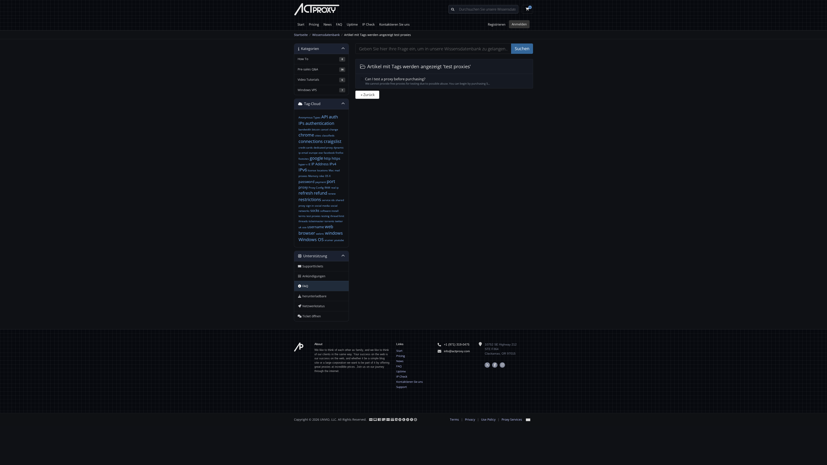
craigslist (332, 141)
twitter (339, 221)
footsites (303, 159)
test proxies (313, 216)
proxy (303, 187)
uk (299, 227)
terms (302, 216)
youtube (339, 240)
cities (318, 135)
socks (314, 210)
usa (304, 227)
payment (320, 182)
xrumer (329, 240)
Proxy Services (512, 419)
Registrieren (496, 24)
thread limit (337, 216)
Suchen (522, 48)
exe (321, 153)
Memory (313, 176)
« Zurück (368, 94)
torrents (329, 221)
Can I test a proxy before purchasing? (427, 81)
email (305, 153)
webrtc (320, 234)
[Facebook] (494, 365)
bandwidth (304, 129)
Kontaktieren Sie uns (394, 24)
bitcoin (316, 129)
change (333, 129)
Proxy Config (316, 187)
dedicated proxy (323, 147)
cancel (324, 129)
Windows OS (311, 239)
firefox (339, 153)
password (306, 181)
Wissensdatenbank (326, 35)
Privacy (470, 419)
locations (322, 170)
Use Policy (488, 419)
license (312, 170)
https (336, 158)
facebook (329, 153)
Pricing (314, 24)
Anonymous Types (309, 117)
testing (325, 216)
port (331, 181)
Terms (454, 419)
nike (321, 176)
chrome (306, 135)
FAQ (339, 24)
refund (320, 193)
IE (309, 164)
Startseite (301, 35)
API (324, 117)
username (315, 227)
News (327, 24)
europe (313, 153)
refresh (305, 193)
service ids (328, 200)
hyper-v (303, 164)
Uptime (352, 24)
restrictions (309, 199)
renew (332, 193)
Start (300, 24)
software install (329, 211)
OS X (328, 176)
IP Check (368, 24)
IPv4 (333, 164)
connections (310, 141)
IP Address (320, 164)
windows (334, 233)
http (327, 158)
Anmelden (519, 24)
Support (401, 387)
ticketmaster (316, 221)
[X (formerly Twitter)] (487, 365)
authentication (319, 123)
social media (322, 206)
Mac (331, 170)
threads (303, 221)
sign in (310, 206)
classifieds (328, 135)
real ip (335, 187)
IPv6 (302, 170)
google (316, 158)
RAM (327, 187)
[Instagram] (502, 365)
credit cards (305, 147)
